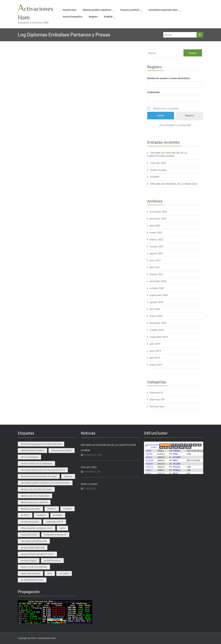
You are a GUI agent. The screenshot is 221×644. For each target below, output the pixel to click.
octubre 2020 (157, 288)
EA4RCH (51, 508)
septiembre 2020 (159, 295)
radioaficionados (52, 560)
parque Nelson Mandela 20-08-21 (37, 554)
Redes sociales (158, 170)
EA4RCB (108, 16)
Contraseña (153, 92)
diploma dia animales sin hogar (36, 489)
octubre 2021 (157, 246)
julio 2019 (155, 343)
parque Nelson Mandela (32, 547)
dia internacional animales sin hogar (39, 476)
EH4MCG (41, 515)
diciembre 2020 (158, 281)
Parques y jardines (129, 10)
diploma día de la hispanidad (35, 496)
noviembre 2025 (158, 211)
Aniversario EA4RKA (61, 450)
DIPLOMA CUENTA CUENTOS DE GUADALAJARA (45, 483)
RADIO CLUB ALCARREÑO (34, 567)
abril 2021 (155, 267)
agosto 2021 (156, 253)
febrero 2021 (156, 274)
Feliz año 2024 (158, 163)
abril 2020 (155, 309)
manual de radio (29, 534)
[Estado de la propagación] (55, 612)
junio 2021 (155, 260)
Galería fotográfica (72, 16)
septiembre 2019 (159, 337)
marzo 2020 (156, 316)
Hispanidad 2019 (54, 521)
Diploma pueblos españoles (97, 10)
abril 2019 (155, 357)
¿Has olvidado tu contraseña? (175, 125)
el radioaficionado (30, 521)
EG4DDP (154, 177)
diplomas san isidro (30, 508)
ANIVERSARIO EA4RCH (32, 450)
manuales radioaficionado (34, 541)
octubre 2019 (157, 330)
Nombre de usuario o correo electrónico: (168, 78)
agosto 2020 (156, 302)
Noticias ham (69, 10)
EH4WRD (57, 515)
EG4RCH (25, 515)
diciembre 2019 (158, 323)
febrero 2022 (156, 239)
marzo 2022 (156, 232)
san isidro (64, 573)
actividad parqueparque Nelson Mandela (41, 444)
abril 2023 (155, 225)
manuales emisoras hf (55, 534)
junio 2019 (155, 350)
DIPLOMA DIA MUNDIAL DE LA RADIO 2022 (173, 183)
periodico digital (29, 560)
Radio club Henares (30, 573)
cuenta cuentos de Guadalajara (36, 463)
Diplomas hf (156, 392)
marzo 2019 (156, 364)
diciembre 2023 (158, 218)
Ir (200, 34)
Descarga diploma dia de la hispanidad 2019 (43, 470)
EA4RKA (67, 508)
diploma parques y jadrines (34, 502)
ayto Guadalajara (29, 457)
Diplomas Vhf (157, 399)
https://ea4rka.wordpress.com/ (36, 528)
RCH (49, 573)
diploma (68, 476)
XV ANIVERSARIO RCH (32, 580)
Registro (93, 16)
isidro (62, 528)
